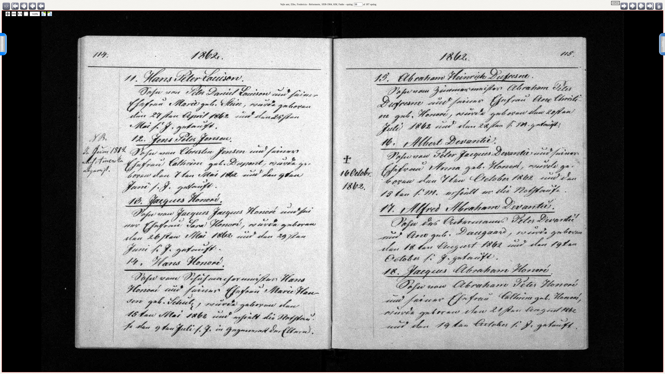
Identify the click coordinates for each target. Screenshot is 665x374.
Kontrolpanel (2, 43)
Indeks (662, 44)
